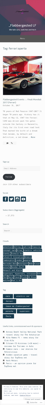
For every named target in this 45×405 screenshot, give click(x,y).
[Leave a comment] (8, 143)
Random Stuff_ (18, 267)
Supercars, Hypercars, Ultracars (20, 274)
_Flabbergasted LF (22, 25)
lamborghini (9, 260)
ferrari (9, 301)
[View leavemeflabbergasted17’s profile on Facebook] (5, 199)
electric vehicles (33, 250)
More (33, 137)
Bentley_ (17, 247)
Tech (5, 277)
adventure (8, 247)
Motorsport (23, 264)
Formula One (17, 254)
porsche (7, 267)
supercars (25, 311)
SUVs (39, 274)
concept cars (9, 250)
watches (7, 280)
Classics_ (36, 247)
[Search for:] (22, 230)
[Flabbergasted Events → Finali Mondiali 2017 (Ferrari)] (11, 143)
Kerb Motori (12, 361)
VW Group (32, 277)
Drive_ (20, 250)
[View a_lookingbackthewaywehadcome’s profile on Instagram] (17, 199)
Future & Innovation (13, 257)
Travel (17, 277)
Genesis (28, 257)
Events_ (7, 254)
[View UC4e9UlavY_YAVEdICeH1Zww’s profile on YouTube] (23, 199)
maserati (28, 260)
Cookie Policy (25, 395)
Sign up (6, 162)
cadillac (26, 247)
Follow (9, 177)
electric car (23, 296)
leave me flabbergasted (18, 306)
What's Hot (16, 280)
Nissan (37, 264)
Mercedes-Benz (10, 264)
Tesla (10, 277)
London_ (19, 260)
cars (8, 296)
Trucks (24, 277)
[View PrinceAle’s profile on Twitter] (11, 199)
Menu (22, 38)
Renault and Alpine (13, 270)
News (31, 264)
